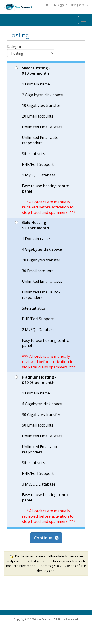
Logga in (61, 5)
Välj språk (79, 5)
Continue (44, 538)
